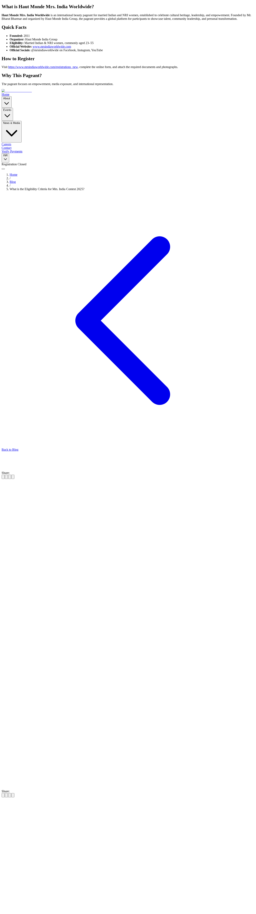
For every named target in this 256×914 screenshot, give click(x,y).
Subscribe (46, 887)
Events (7, 109)
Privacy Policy (11, 905)
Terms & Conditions (51, 905)
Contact (6, 147)
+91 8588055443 (12, 838)
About (6, 98)
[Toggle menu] (3, 169)
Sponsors (69, 905)
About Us (16, 857)
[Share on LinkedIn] (9, 477)
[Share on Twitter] (6, 477)
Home (5, 94)
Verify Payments (12, 151)
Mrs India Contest (82, 622)
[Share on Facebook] (3, 477)
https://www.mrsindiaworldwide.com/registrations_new (43, 67)
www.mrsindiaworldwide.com (52, 46)
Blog (13, 182)
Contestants (17, 868)
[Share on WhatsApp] (12, 477)
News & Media (11, 122)
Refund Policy (29, 905)
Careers (6, 144)
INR (5, 155)
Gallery (14, 864)
